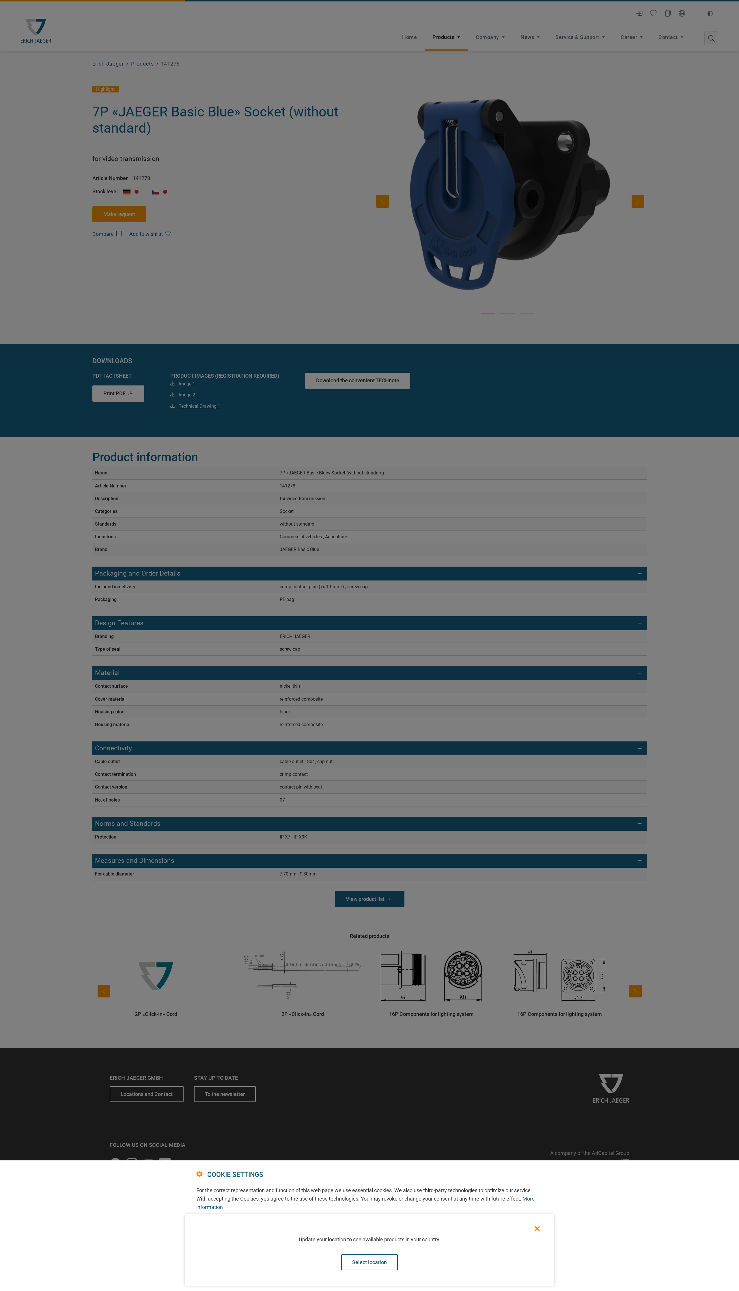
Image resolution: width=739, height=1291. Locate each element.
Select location (369, 1262)
